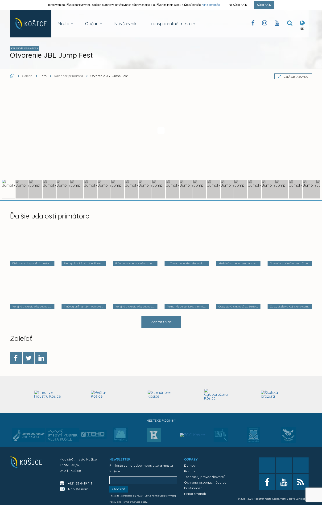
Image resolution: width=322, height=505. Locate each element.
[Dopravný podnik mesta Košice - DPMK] (28, 436)
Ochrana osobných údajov (205, 482)
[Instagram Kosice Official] (264, 24)
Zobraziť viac (161, 322)
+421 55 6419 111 (80, 483)
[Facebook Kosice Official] (253, 24)
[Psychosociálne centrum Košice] (253, 437)
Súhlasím (264, 5)
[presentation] (14, 394)
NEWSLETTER (120, 459)
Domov (189, 465)
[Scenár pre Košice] (161, 394)
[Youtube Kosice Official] (284, 482)
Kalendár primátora (68, 76)
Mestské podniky (161, 420)
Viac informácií (211, 5)
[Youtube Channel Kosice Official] (277, 24)
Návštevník (125, 23)
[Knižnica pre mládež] (288, 437)
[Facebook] (16, 358)
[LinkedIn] (41, 358)
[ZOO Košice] (192, 425)
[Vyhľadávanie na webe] (289, 24)
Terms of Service (131, 501)
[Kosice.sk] (30, 23)
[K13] (154, 436)
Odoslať (118, 489)
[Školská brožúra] (274, 394)
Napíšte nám (78, 489)
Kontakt (190, 471)
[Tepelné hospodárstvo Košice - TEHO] (93, 431)
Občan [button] (92, 23)
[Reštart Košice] (104, 394)
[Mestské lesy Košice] (120, 436)
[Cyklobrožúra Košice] (217, 394)
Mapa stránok (195, 494)
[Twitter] (28, 358)
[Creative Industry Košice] (47, 394)
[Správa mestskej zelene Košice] (221, 436)
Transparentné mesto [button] (171, 23)
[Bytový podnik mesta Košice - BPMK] (62, 436)
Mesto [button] (64, 23)
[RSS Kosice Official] (301, 482)
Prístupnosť (193, 488)
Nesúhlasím (238, 5)
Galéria (27, 76)
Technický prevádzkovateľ (204, 477)
